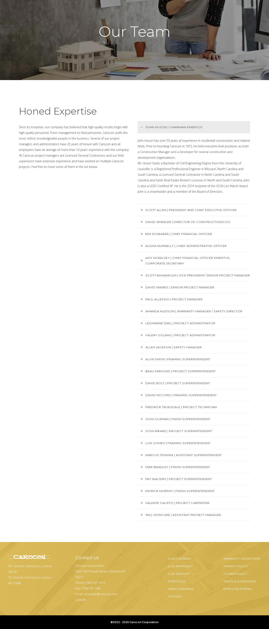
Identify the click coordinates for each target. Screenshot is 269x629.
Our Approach (180, 566)
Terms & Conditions (239, 581)
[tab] (194, 127)
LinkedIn (80, 600)
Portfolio (177, 581)
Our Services (179, 573)
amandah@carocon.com (101, 594)
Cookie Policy (235, 573)
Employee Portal (237, 589)
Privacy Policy (235, 566)
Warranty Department (242, 558)
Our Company (179, 558)
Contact (175, 596)
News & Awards (181, 589)
